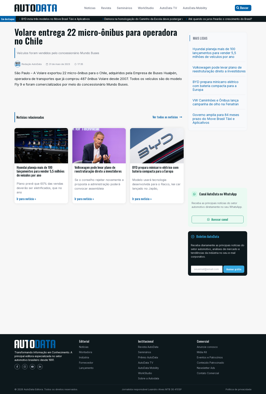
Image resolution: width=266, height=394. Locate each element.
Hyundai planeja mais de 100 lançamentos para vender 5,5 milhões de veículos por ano (40, 171)
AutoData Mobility (195, 8)
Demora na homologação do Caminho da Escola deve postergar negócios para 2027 (155, 18)
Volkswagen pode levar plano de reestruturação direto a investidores (98, 169)
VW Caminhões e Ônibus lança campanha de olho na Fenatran (216, 102)
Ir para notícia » (26, 199)
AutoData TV (168, 8)
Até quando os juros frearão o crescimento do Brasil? (220, 18)
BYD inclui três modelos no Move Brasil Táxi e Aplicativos (56, 18)
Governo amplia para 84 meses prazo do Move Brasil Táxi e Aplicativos (216, 118)
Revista (106, 8)
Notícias (89, 8)
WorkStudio (146, 8)
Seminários (124, 8)
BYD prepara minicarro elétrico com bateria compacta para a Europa (155, 169)
